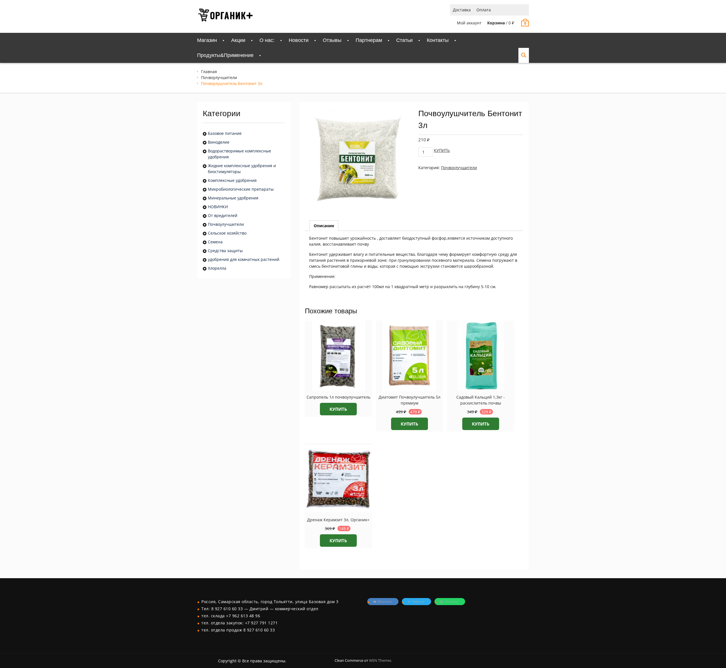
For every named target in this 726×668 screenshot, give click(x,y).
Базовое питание (225, 133)
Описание (324, 225)
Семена (215, 241)
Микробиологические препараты (241, 189)
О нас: (267, 40)
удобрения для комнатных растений (243, 259)
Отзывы (332, 40)
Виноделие (218, 142)
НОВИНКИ (218, 206)
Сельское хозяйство (227, 233)
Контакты (438, 40)
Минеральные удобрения (233, 198)
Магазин (207, 40)
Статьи (404, 40)
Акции (238, 40)
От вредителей (222, 215)
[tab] (323, 225)
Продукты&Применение (225, 55)
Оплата (483, 9)
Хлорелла (217, 268)
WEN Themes (380, 660)
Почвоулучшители (219, 77)
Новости (299, 40)
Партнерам (369, 40)
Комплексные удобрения (232, 180)
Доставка (462, 9)
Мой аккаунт (469, 22)
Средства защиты (225, 250)
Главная (209, 71)
